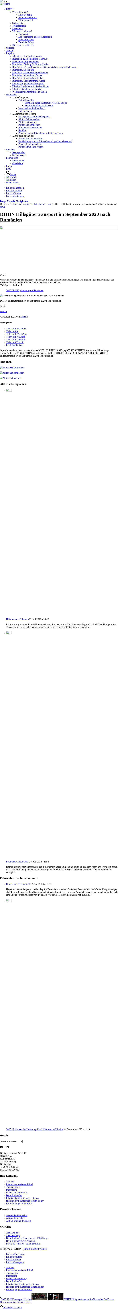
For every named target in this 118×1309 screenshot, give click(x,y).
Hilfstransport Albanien (17, 619)
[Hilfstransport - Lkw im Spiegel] (59, 228)
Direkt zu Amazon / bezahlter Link (23, 1243)
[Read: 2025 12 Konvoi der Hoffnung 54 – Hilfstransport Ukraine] (9, 901)
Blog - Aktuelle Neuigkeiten (14, 201)
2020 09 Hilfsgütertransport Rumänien (24, 290)
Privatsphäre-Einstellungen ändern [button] (22, 1198)
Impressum (11, 1190)
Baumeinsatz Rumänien (17, 861)
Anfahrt (10, 1181)
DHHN (24, 316)
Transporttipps (13, 1187)
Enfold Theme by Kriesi (35, 1249)
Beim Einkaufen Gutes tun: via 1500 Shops (27, 1238)
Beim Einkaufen (14, 1195)
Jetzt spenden (12, 1232)
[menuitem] (62, 27)
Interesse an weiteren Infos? (19, 1184)
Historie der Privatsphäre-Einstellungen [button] (25, 1201)
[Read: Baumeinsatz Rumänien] (9, 633)
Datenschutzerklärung (16, 1192)
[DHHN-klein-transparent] (5, 4)
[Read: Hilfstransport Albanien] (9, 391)
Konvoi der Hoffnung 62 (18, 884)
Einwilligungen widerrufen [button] (19, 1203)
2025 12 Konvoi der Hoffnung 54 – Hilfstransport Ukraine (34, 1129)
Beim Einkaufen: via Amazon (20, 1241)
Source (3, 311)
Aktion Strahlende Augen (18, 1221)
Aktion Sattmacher (15, 1218)
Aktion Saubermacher (16, 1215)
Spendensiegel (13, 1235)
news (2, 206)
